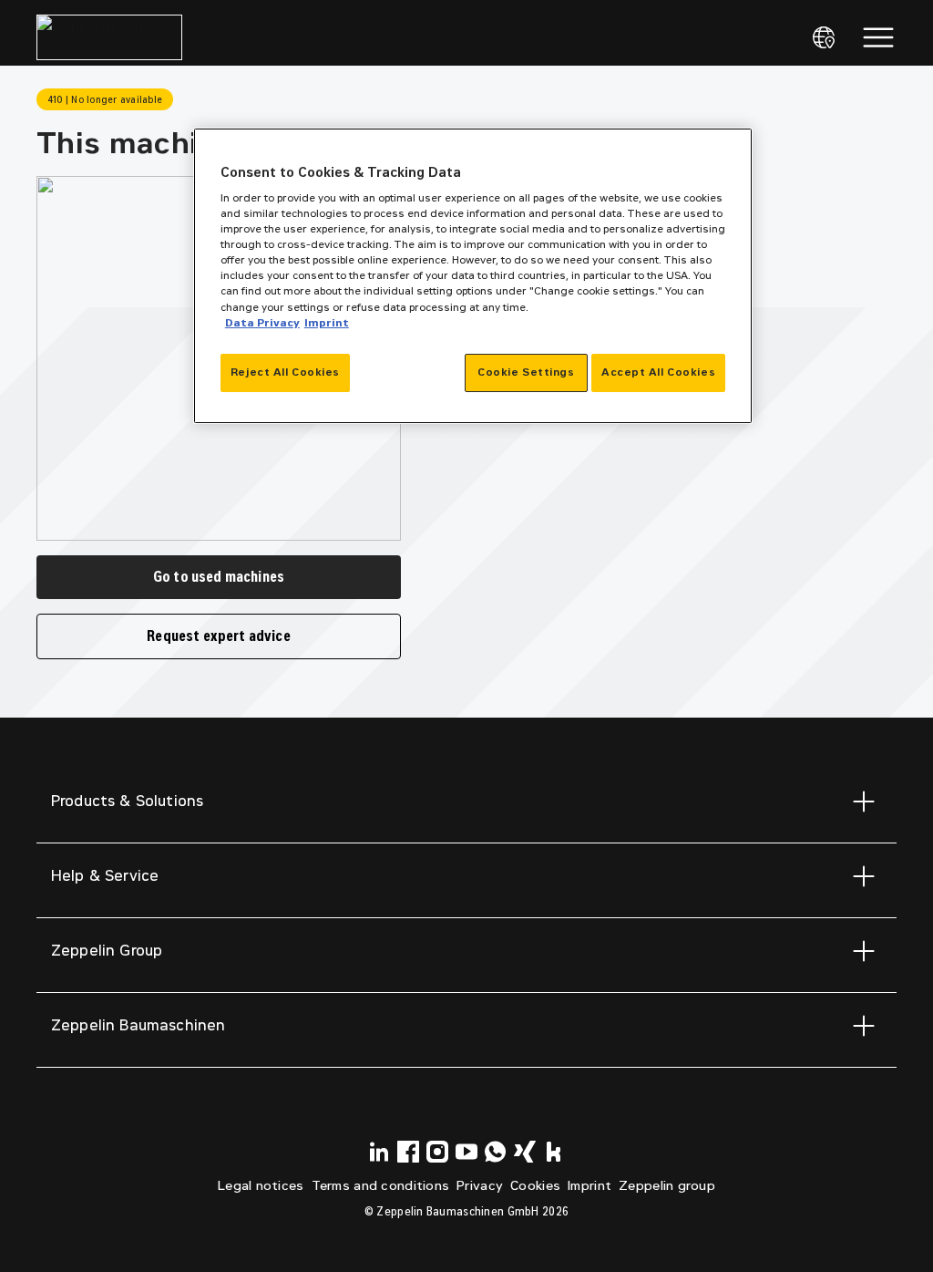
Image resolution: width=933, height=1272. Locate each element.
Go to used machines (218, 576)
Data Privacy (262, 322)
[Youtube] (466, 1152)
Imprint (589, 1186)
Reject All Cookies (285, 372)
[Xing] (525, 1152)
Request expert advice (218, 636)
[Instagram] (437, 1152)
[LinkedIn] (379, 1152)
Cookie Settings (526, 372)
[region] (473, 276)
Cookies (535, 1186)
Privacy (479, 1186)
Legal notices (261, 1186)
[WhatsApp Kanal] (496, 1152)
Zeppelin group (667, 1186)
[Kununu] (554, 1152)
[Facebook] (408, 1152)
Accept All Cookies (658, 372)
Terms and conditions (381, 1186)
